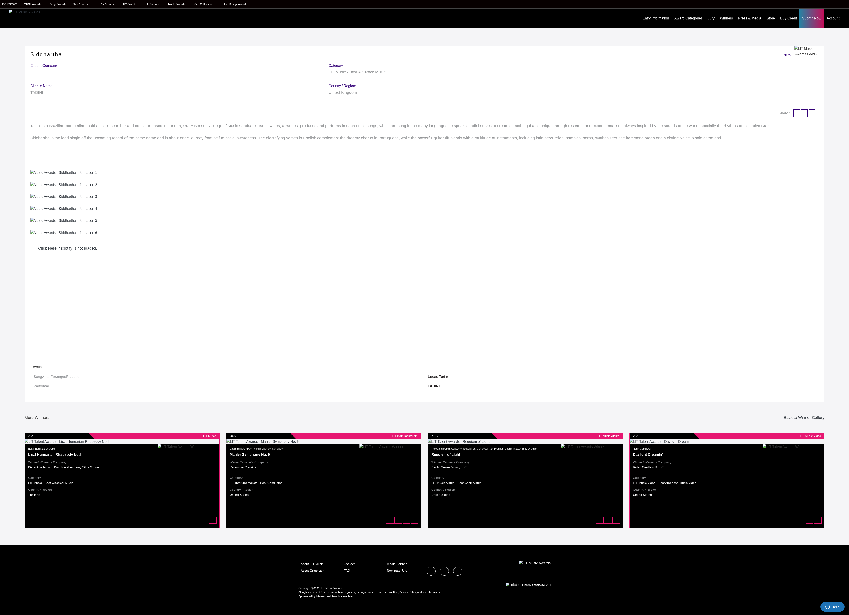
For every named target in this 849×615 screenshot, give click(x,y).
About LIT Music (312, 564)
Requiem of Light (445, 454)
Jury (711, 18)
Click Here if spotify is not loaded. (67, 248)
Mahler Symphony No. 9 (250, 454)
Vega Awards (58, 4)
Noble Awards (177, 4)
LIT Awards (153, 4)
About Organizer (312, 570)
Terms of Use (390, 592)
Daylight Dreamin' (648, 454)
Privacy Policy (407, 592)
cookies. (435, 592)
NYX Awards (80, 4)
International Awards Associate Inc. (337, 596)
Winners (726, 18)
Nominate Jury (397, 570)
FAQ (347, 570)
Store (771, 18)
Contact (349, 564)
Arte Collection (203, 4)
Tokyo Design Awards (234, 4)
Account (833, 18)
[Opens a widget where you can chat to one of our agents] (832, 607)
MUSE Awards (33, 4)
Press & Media (749, 18)
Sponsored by (307, 596)
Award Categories (688, 18)
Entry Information (655, 18)
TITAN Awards (106, 4)
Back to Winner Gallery (803, 417)
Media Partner (397, 564)
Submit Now (811, 18)
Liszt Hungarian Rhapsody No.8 (55, 454)
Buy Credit (788, 18)
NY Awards (130, 4)
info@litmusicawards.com (530, 584)
